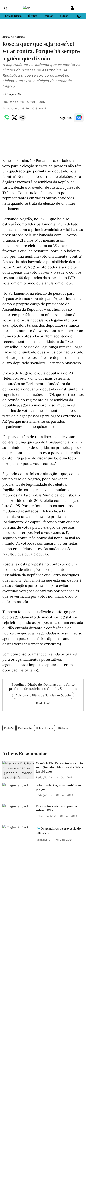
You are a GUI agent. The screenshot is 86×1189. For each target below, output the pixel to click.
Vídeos (64, 16)
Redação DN (12, 94)
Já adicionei (43, 703)
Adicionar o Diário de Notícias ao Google (43, 695)
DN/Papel (63, 728)
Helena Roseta (44, 728)
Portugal (9, 728)
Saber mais (68, 688)
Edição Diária (13, 16)
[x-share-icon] (14, 120)
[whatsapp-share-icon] (6, 120)
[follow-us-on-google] (79, 117)
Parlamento (25, 728)
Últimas (32, 16)
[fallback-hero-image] (18, 770)
